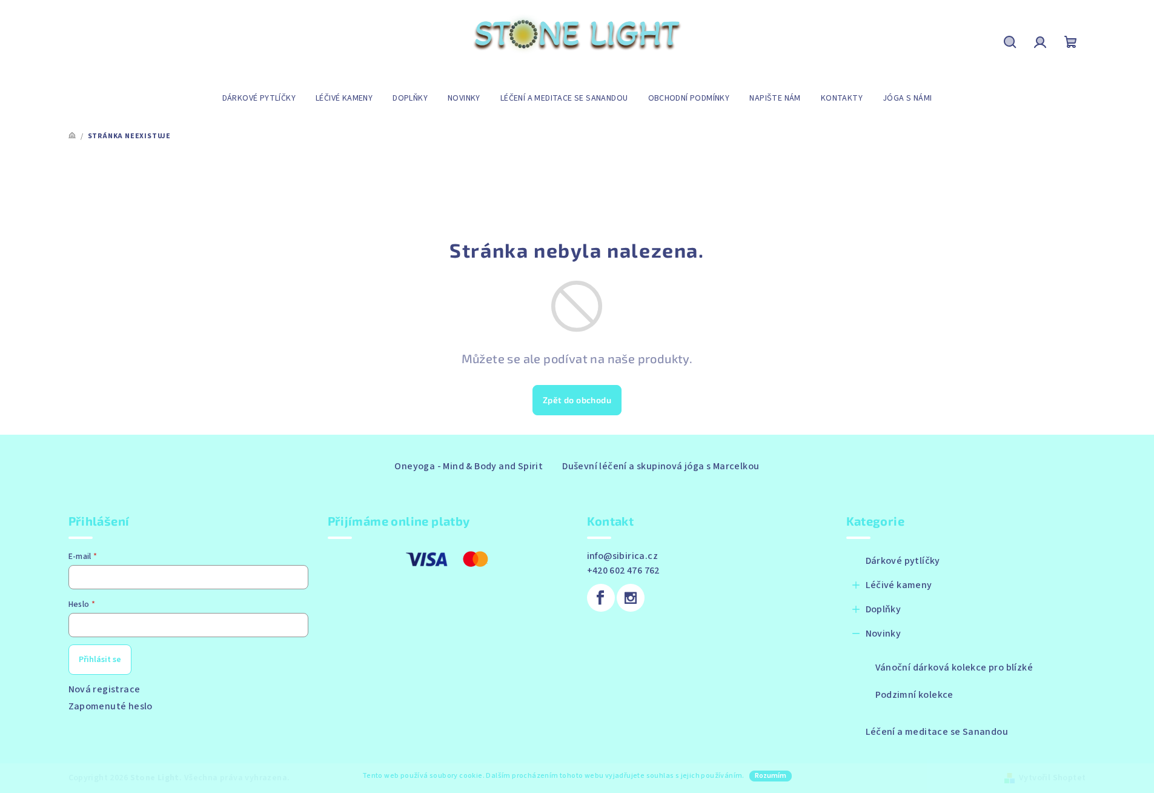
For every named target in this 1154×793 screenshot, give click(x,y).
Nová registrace (104, 689)
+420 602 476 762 (623, 570)
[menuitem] (259, 98)
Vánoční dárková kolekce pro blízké (954, 667)
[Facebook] (601, 598)
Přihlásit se (100, 660)
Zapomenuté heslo (110, 706)
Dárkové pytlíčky (903, 560)
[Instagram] (631, 598)
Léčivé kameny (899, 585)
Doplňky (883, 609)
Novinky (883, 633)
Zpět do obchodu (577, 400)
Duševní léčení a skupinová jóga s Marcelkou (660, 466)
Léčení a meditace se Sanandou (937, 731)
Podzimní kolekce (914, 694)
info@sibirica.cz (622, 556)
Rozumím (770, 776)
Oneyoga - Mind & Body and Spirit (468, 466)
